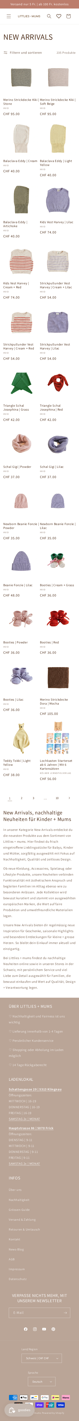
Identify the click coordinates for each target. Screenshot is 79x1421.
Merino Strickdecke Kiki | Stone (21, 102)
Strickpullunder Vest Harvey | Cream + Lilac (56, 285)
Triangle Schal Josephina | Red (51, 407)
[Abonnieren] (65, 1313)
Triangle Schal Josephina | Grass (16, 407)
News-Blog (16, 1249)
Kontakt (14, 1239)
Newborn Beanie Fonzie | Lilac (58, 526)
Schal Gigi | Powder (17, 467)
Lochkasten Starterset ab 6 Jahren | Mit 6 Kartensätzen (56, 765)
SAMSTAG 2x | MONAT (24, 1119)
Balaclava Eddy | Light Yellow (56, 163)
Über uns (15, 1190)
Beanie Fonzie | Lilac (18, 585)
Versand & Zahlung (22, 1220)
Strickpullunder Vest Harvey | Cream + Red (18, 346)
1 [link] (10, 798)
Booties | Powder (15, 642)
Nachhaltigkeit (19, 1200)
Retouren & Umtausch (24, 1229)
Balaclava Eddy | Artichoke (15, 224)
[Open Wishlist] (59, 16)
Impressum (17, 1269)
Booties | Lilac (13, 700)
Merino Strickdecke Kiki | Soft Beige (58, 102)
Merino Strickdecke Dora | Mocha (54, 701)
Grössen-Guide (19, 1210)
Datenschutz (18, 1279)
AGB (12, 1259)
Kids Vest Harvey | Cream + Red (16, 285)
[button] (9, 16)
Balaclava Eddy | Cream (20, 161)
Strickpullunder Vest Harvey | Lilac (55, 346)
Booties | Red (49, 642)
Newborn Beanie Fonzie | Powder (21, 526)
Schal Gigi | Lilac (52, 467)
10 (57, 798)
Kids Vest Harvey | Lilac (56, 222)
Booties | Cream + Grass (57, 585)
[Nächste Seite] (69, 798)
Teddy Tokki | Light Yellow (17, 763)
